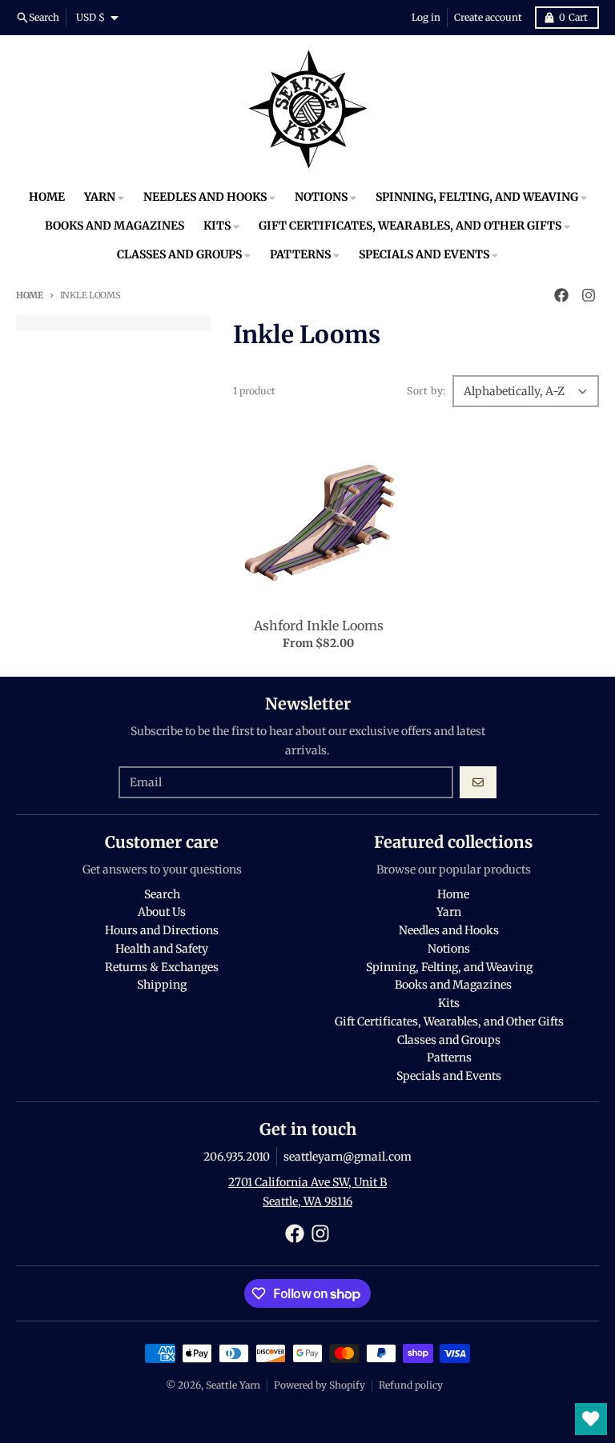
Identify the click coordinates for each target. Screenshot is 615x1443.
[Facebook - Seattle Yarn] (561, 295)
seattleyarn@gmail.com (347, 1156)
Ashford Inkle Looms (319, 626)
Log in (426, 17)
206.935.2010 (236, 1156)
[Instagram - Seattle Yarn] (588, 295)
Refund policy (411, 1385)
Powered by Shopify (319, 1385)
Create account (488, 17)
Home (29, 295)
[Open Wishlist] (591, 1419)
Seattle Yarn (233, 1385)
